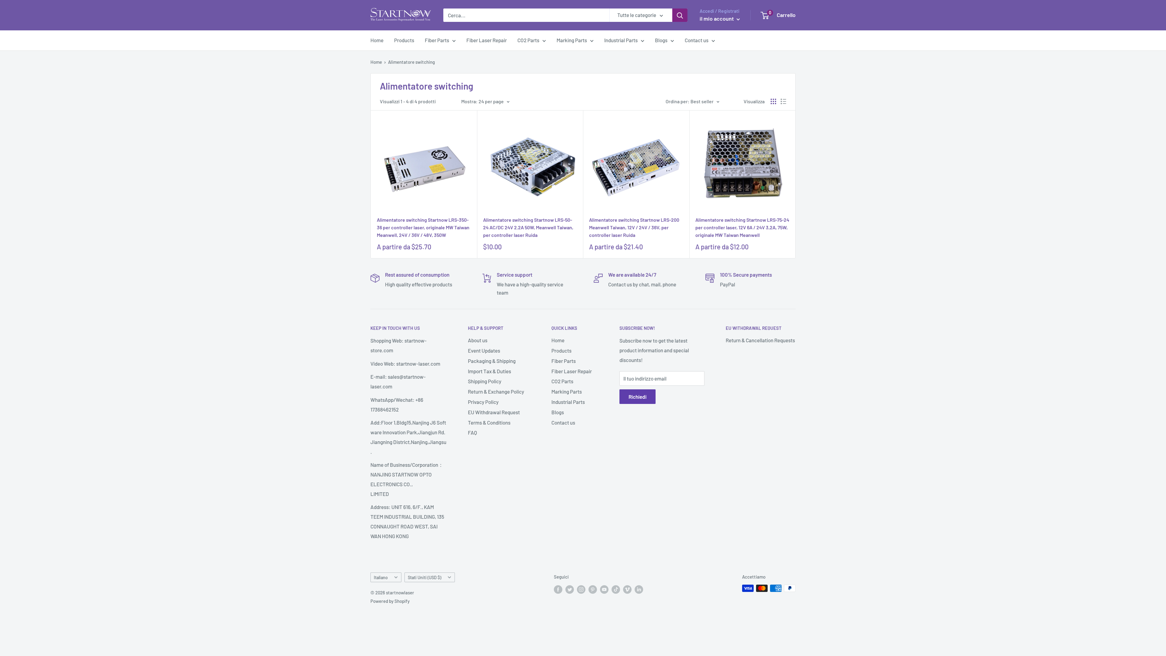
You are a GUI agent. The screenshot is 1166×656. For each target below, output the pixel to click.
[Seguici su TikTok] (616, 589)
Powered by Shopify (390, 601)
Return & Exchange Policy (496, 391)
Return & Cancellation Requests (760, 340)
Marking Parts (572, 40)
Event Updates (484, 350)
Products (404, 40)
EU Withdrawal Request (494, 412)
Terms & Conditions (489, 422)
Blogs (661, 40)
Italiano (381, 577)
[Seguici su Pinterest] (592, 589)
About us (477, 340)
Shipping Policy (484, 381)
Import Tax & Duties (489, 371)
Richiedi (637, 397)
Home (377, 40)
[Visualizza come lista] (783, 101)
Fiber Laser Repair (486, 40)
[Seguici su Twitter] (569, 589)
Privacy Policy (483, 402)
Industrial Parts (621, 40)
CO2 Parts (528, 40)
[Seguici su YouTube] (604, 589)
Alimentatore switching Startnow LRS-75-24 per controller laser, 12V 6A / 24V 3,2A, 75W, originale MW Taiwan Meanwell (742, 227)
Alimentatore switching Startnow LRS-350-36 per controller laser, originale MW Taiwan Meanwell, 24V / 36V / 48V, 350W (423, 227)
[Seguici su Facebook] (558, 589)
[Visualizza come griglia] (773, 101)
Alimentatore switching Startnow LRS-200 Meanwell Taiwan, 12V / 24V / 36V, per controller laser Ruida (634, 227)
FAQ (472, 432)
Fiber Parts (437, 40)
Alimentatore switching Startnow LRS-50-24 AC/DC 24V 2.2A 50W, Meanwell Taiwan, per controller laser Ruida (528, 227)
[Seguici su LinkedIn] (639, 589)
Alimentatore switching (411, 62)
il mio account (717, 18)
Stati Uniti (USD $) (424, 577)
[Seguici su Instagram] (581, 589)
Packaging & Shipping (492, 361)
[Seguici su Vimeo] (627, 589)
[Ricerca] (679, 15)
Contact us (696, 40)
